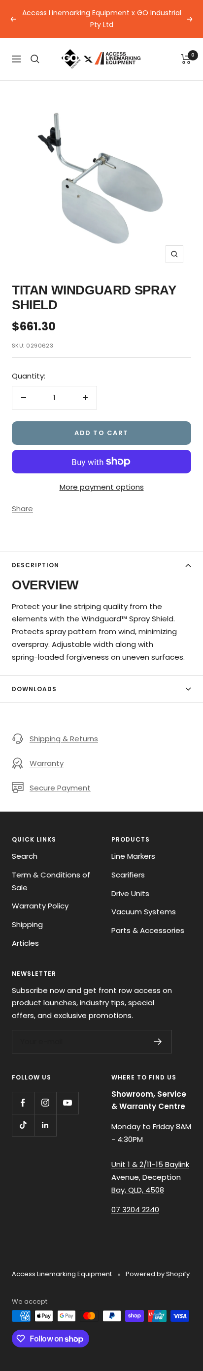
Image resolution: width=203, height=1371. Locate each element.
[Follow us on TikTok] (23, 1125)
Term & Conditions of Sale (51, 881)
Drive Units (130, 893)
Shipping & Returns (64, 738)
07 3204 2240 (135, 1209)
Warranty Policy (40, 906)
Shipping (27, 924)
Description (35, 565)
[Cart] (186, 59)
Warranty (47, 763)
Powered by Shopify (158, 1274)
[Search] (35, 59)
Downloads (34, 689)
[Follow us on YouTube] (67, 1103)
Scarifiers (128, 875)
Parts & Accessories (147, 930)
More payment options (102, 487)
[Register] (158, 1041)
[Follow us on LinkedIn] (45, 1125)
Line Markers (133, 856)
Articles (25, 943)
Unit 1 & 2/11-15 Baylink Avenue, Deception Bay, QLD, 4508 (150, 1177)
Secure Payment (60, 788)
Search (24, 856)
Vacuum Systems (143, 911)
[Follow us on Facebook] (23, 1103)
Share (22, 508)
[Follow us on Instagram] (45, 1103)
